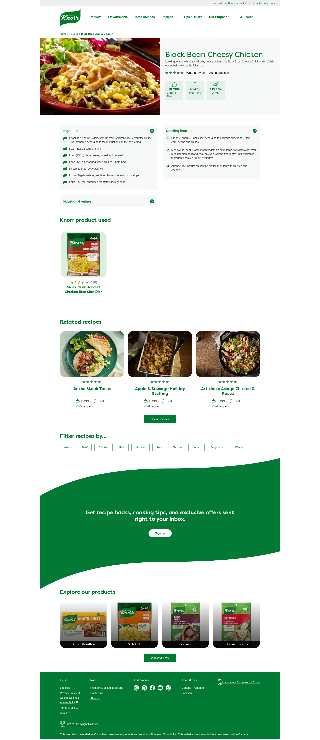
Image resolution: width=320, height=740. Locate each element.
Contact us (96, 693)
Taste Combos (144, 17)
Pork (159, 447)
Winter (239, 447)
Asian (67, 447)
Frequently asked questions (106, 687)
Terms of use (67, 707)
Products (95, 17)
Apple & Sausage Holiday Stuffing (160, 391)
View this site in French (265, 3)
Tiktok (168, 688)
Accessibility (67, 702)
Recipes (167, 17)
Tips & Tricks (193, 17)
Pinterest (144, 688)
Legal (63, 687)
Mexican (141, 447)
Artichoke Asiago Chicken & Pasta (228, 391)
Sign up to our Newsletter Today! (230, 3)
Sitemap (95, 698)
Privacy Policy (68, 693)
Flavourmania (118, 17)
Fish (121, 447)
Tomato (177, 447)
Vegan (196, 447)
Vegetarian (217, 447)
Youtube (160, 688)
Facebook (152, 688)
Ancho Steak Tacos (92, 389)
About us (65, 713)
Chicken (103, 447)
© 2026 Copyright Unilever (82, 724)
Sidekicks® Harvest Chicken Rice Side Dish (83, 290)
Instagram (136, 688)
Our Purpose (218, 17)
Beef (85, 447)
